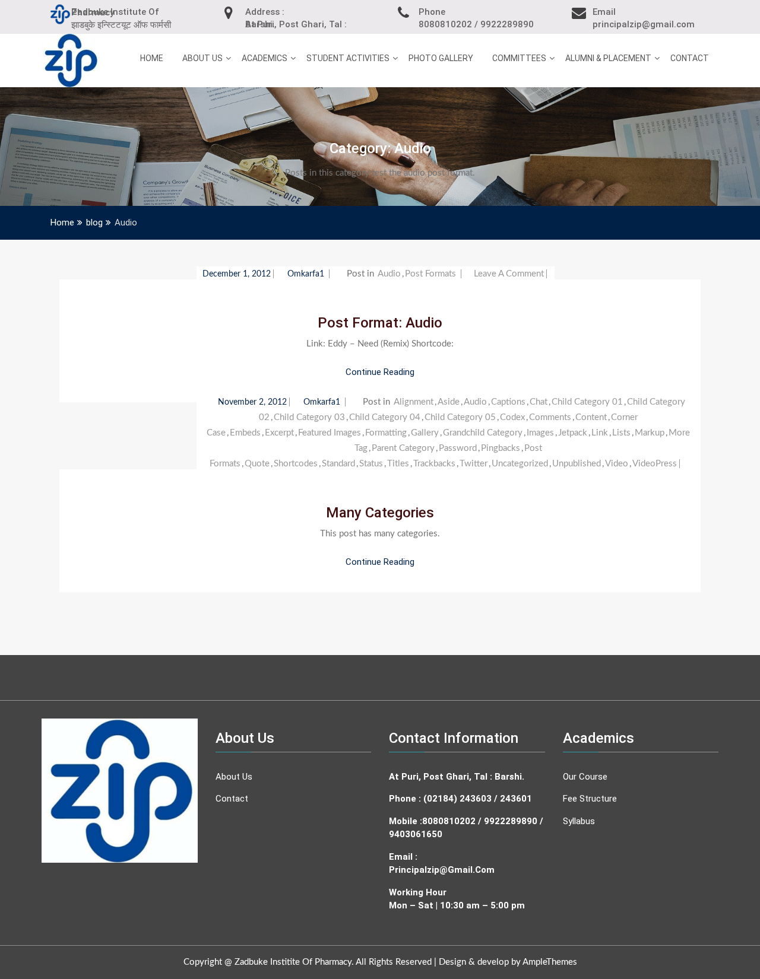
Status (371, 463)
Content (591, 417)
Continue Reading (380, 372)
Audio (389, 273)
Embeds (245, 432)
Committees (519, 58)
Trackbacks (434, 463)
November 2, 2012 (252, 402)
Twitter (473, 463)
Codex (512, 417)
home (151, 58)
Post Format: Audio (380, 322)
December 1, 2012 (236, 274)
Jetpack (572, 432)
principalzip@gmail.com (442, 869)
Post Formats (430, 273)
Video (616, 463)
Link (599, 432)
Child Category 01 (587, 402)
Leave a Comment (509, 273)
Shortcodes (296, 463)
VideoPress (654, 463)
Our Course (585, 776)
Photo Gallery (440, 58)
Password (458, 448)
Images (540, 432)
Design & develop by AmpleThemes (508, 962)
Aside (449, 402)
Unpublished (576, 463)
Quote (257, 463)
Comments (550, 417)
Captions (508, 402)
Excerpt (279, 432)
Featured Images (329, 432)
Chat (538, 402)
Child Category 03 (309, 417)
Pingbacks (500, 448)
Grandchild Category (482, 432)
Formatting (386, 432)
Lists (621, 432)
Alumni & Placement (608, 58)
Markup (649, 432)
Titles (398, 463)
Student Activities (348, 58)
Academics (264, 58)
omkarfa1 (307, 274)
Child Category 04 (384, 417)
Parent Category (403, 448)
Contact (689, 58)
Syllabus (579, 821)
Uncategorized (520, 463)
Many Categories (380, 512)
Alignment (413, 402)
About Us (202, 58)
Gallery (425, 432)
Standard (338, 463)
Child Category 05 (460, 417)
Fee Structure (590, 798)
